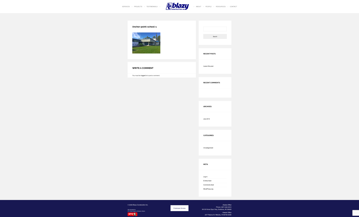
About (198, 6)
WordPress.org (208, 189)
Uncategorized (208, 148)
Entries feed (207, 181)
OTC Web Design (132, 211)
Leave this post (208, 66)
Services (126, 6)
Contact (233, 6)
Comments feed (208, 185)
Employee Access (179, 208)
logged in (144, 75)
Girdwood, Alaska (141, 211)
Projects (138, 6)
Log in (205, 177)
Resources (221, 6)
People (208, 6)
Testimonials (152, 6)
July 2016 (206, 119)
